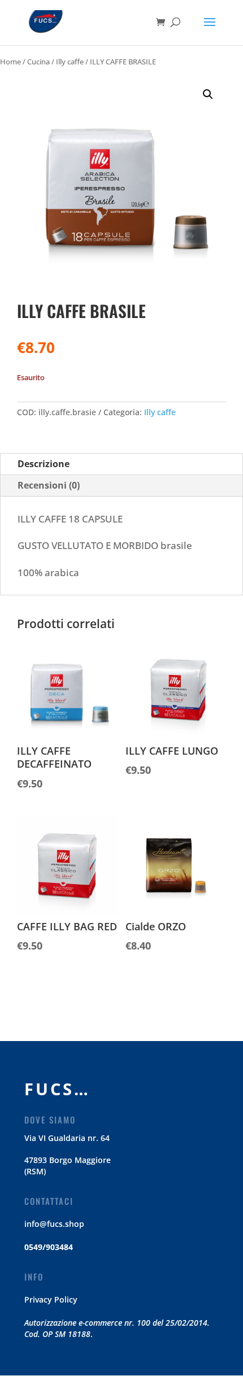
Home (10, 61)
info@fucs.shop (54, 1223)
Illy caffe (70, 61)
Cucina (38, 61)
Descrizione (44, 464)
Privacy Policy (50, 1299)
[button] (208, 94)
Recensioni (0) (49, 485)
